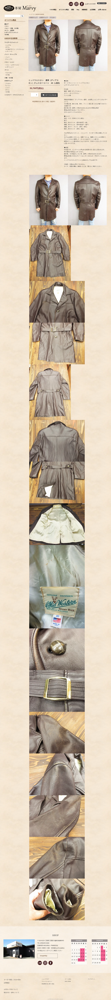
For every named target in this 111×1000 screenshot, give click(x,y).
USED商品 (53, 9)
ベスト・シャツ (9, 62)
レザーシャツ (9, 67)
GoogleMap (43, 955)
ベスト (7, 26)
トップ (31, 14)
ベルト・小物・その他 (11, 28)
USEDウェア (9, 80)
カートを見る (68, 979)
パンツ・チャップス (11, 54)
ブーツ (7, 70)
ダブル (7, 47)
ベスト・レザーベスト (12, 65)
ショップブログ (45, 979)
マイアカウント (91, 979)
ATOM (69, 981)
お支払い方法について (11, 989)
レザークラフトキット (11, 32)
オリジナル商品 (64, 9)
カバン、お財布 (9, 30)
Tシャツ (7, 85)
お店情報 (92, 9)
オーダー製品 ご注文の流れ (12, 979)
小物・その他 (9, 78)
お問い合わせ (102, 9)
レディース (8, 51)
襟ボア (7, 24)
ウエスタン (8, 72)
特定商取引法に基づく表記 (48, 983)
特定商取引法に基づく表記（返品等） (44, 101)
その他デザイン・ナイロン (14, 49)
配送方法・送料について (11, 992)
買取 (72, 9)
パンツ (7, 57)
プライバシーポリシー (47, 981)
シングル (8, 45)
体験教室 (84, 9)
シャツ (7, 87)
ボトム (7, 90)
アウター (8, 83)
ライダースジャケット (11, 42)
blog (78, 9)
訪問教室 (6, 983)
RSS (66, 981)
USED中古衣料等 (39, 14)
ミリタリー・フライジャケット (14, 95)
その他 (7, 34)
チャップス (8, 59)
